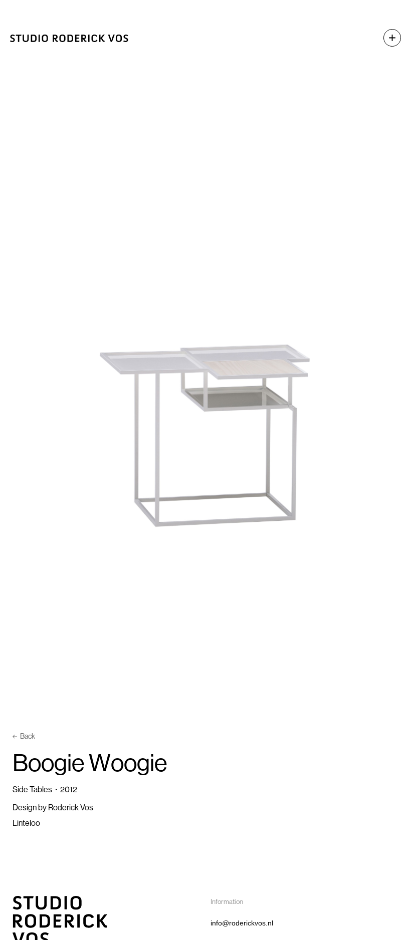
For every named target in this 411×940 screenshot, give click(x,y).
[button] (387, 38)
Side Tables (32, 789)
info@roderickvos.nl (242, 923)
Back (27, 736)
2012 (68, 789)
